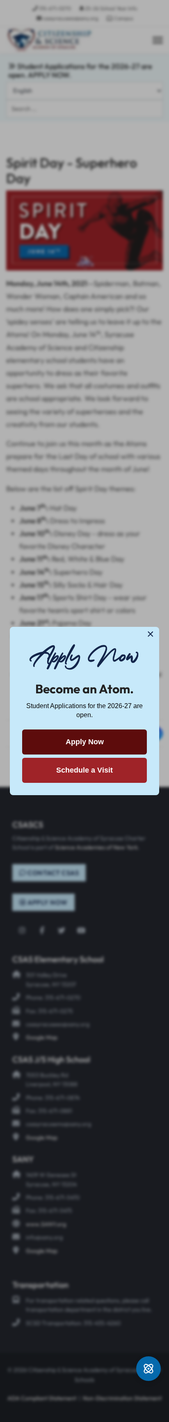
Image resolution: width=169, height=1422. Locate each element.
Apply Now (85, 742)
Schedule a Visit (84, 770)
